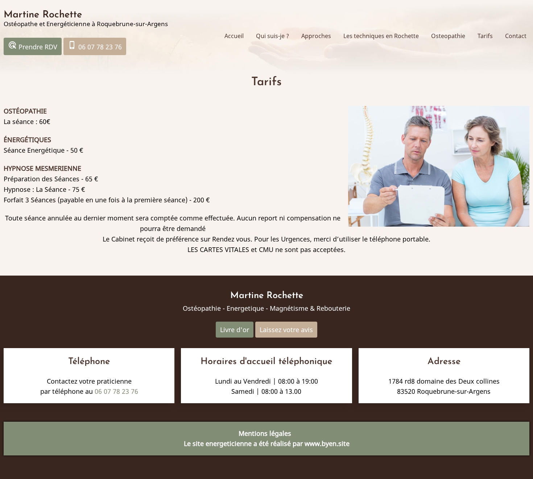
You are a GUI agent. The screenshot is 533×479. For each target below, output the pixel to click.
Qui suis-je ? (272, 36)
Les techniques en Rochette (381, 36)
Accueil (234, 36)
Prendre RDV (32, 46)
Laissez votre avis (286, 329)
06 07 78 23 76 (95, 46)
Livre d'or (234, 329)
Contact (515, 36)
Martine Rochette (43, 15)
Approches (316, 36)
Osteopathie (448, 36)
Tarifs (485, 36)
